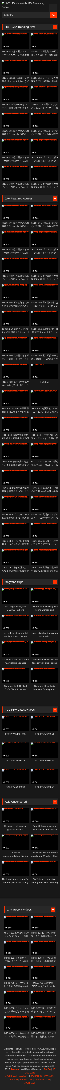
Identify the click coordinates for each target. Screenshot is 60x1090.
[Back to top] (50, 1080)
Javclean (15, 1069)
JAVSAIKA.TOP (42, 1079)
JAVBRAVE (30, 1083)
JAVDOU (13, 1079)
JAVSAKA (48, 1076)
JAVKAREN (36, 1076)
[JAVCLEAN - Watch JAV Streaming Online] (25, 5)
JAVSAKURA (26, 1079)
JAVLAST (24, 1076)
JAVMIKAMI (11, 1076)
